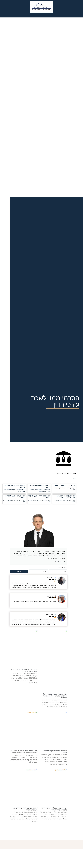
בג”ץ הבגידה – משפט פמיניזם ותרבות (40, 486)
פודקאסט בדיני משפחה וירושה (64, 485)
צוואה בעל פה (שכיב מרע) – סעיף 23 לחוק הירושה (65, 496)
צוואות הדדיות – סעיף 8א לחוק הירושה (14, 486)
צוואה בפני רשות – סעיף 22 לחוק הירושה (39, 496)
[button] (41, 15)
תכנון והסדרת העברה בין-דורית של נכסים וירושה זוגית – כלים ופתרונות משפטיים (55, 696)
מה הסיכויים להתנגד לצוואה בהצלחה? (24, 751)
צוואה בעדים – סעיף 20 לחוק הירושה (15, 496)
